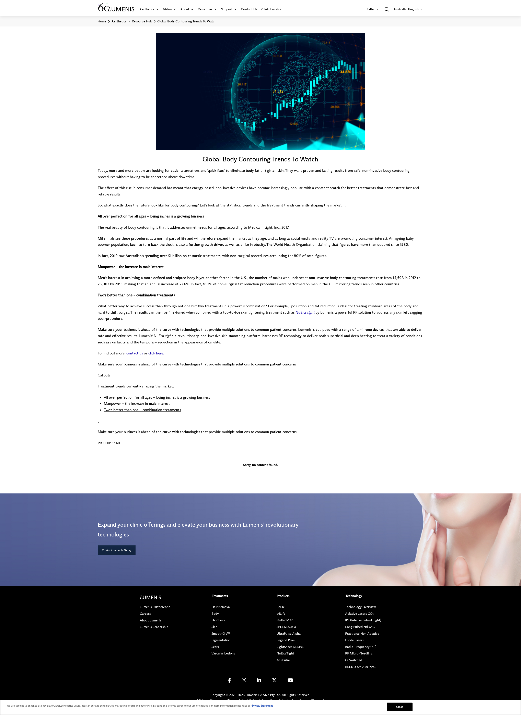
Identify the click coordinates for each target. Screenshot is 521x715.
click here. (156, 353)
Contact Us (249, 9)
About (184, 9)
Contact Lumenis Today (116, 550)
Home (102, 21)
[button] (387, 9)
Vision (167, 9)
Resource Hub (142, 21)
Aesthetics (146, 9)
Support (226, 9)
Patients (372, 9)
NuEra (305, 312)
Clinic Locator (271, 9)
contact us (134, 353)
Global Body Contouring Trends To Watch (186, 21)
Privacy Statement (262, 705)
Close (399, 707)
